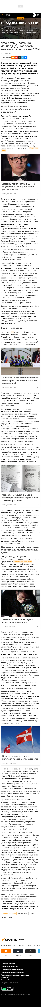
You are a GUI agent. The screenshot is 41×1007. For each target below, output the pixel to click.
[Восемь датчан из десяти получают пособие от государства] (20, 739)
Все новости (6, 945)
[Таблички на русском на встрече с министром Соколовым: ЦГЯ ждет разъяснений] (20, 361)
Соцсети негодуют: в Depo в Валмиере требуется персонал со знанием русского (20, 497)
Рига (15, 945)
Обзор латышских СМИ (9, 913)
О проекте (4, 963)
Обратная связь (13, 980)
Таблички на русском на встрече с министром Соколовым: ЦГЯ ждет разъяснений (20, 380)
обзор (10, 917)
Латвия (32, 913)
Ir (12, 332)
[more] (37, 193)
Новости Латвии (23, 913)
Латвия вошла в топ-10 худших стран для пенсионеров (18, 620)
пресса (4, 917)
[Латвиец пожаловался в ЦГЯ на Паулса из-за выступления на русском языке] (20, 167)
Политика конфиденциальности (12, 969)
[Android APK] (7, 988)
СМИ (16, 917)
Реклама (4, 980)
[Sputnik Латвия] (6, 16)
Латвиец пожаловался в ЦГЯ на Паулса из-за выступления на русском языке (18, 186)
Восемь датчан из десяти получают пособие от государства (20, 757)
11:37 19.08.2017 (6, 53)
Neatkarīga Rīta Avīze (23, 561)
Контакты (12, 963)
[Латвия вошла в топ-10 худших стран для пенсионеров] (20, 603)
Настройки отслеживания (9, 983)
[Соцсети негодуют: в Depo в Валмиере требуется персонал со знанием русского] (20, 478)
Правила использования (9, 966)
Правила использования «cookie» (12, 972)
